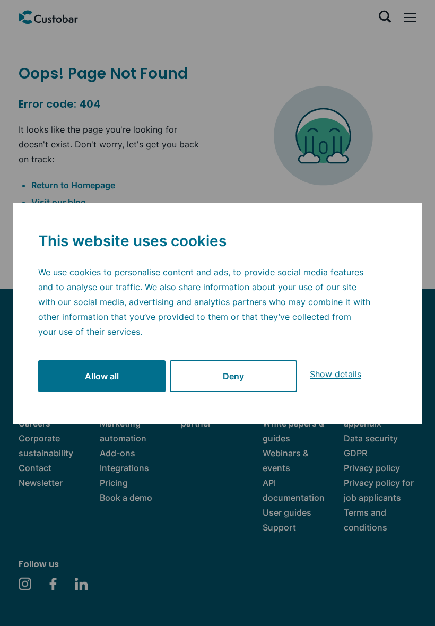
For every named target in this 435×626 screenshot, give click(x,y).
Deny (233, 376)
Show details (335, 374)
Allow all (102, 376)
